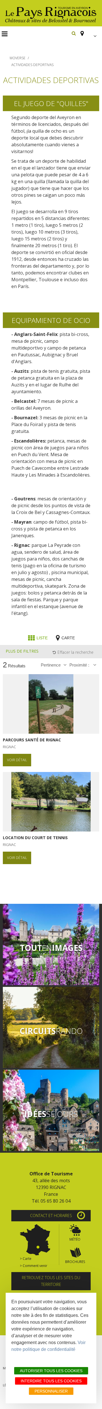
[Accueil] (51, 13)
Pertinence (51, 665)
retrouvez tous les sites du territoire (51, 1281)
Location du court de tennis (35, 838)
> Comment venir (33, 1265)
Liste (42, 638)
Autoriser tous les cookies (51, 1370)
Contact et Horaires (51, 1215)
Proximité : (79, 665)
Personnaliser (51, 1391)
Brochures (75, 1261)
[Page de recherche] (74, 33)
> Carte (25, 1258)
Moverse (18, 58)
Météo (74, 1239)
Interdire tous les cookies (51, 1381)
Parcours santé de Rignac (32, 740)
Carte (68, 638)
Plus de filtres (22, 651)
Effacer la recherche (76, 652)
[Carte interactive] (80, 30)
